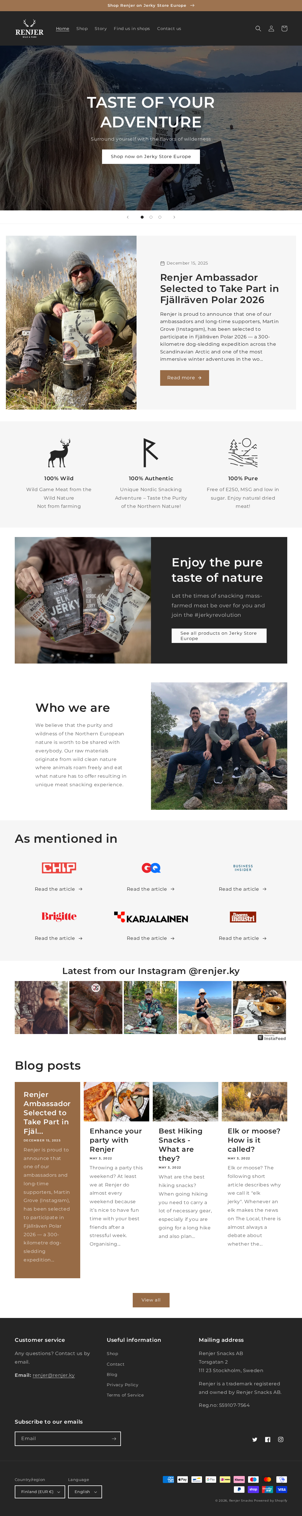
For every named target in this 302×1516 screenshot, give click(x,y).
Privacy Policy (122, 1384)
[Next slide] (174, 217)
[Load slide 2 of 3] (151, 217)
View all (151, 1300)
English (82, 1491)
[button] (258, 28)
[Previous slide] (127, 217)
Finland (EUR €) (37, 1491)
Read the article (55, 889)
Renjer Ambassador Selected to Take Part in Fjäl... (47, 1113)
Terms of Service (125, 1395)
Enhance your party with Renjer (116, 1140)
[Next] (278, 1007)
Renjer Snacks (241, 1500)
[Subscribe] (113, 1439)
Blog (112, 1374)
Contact (115, 1364)
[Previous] (23, 1007)
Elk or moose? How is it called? (254, 1140)
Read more (181, 377)
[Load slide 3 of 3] (159, 217)
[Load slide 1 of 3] (142, 217)
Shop (112, 1353)
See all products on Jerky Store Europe (218, 635)
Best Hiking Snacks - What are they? (181, 1145)
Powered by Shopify (270, 1500)
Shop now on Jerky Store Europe (151, 156)
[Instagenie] (272, 1040)
